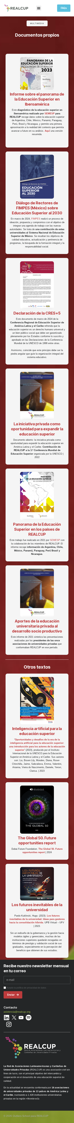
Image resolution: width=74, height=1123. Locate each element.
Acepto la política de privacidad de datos (26, 988)
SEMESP (50, 113)
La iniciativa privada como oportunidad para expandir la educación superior (37, 429)
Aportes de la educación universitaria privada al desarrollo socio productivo (37, 626)
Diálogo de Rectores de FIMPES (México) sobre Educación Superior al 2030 (37, 208)
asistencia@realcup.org (17, 1011)
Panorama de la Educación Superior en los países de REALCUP (37, 529)
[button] (38, 8)
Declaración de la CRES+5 (37, 313)
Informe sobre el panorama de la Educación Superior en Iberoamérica (37, 99)
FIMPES (35, 218)
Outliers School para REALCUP (30, 1115)
